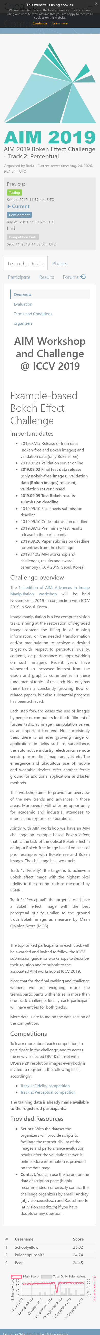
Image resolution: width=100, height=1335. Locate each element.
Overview (23, 294)
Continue (40, 23)
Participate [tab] (19, 276)
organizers (23, 323)
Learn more (59, 23)
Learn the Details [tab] (26, 263)
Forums (71, 276)
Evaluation (23, 304)
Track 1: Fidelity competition (45, 1085)
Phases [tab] (59, 263)
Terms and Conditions (33, 313)
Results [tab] (46, 276)
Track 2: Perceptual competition (48, 1092)
